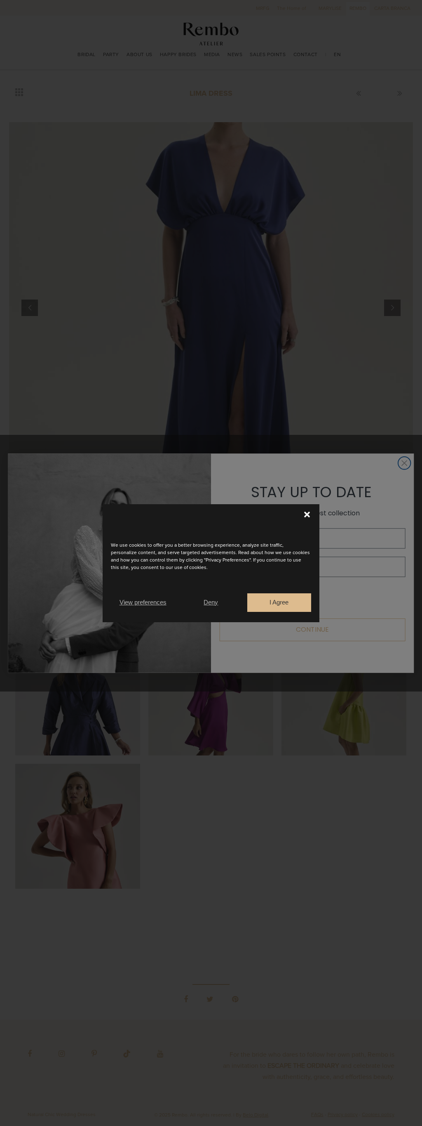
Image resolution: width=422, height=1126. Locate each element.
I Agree (279, 602)
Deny (211, 602)
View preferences (143, 602)
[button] (307, 514)
